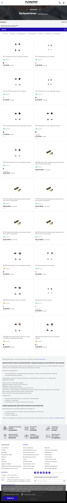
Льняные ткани (27, 461)
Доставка (4, 452)
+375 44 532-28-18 (12, 475)
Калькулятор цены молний (9, 468)
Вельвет (47, 448)
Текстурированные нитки (30, 454)
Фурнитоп (42, 359)
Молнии (47, 464)
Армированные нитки (29, 450)
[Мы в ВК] (47, 473)
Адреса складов (6, 464)
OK (64, 480)
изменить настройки (55, 489)
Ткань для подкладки (51, 450)
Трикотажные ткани (29, 464)
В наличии (5, 33)
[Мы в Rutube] (49, 473)
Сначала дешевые (21, 33)
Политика (12, 491)
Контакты (4, 461)
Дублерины (48, 452)
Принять (10, 498)
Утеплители (48, 457)
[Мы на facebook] (41, 473)
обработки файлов (21, 491)
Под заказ (12, 33)
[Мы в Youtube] (44, 473)
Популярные (48, 33)
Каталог (25, 444)
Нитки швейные (28, 448)
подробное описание (43, 14)
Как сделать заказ (6, 454)
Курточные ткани (28, 468)
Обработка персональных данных (11, 466)
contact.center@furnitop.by (56, 418)
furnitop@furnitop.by (13, 477)
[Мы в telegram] (35, 473)
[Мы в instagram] (38, 473)
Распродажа (57, 33)
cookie (29, 491)
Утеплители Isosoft (50, 459)
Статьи (3, 459)
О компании (5, 448)
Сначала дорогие (32, 33)
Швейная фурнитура (51, 466)
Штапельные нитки (29, 452)
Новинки (41, 33)
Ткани (25, 459)
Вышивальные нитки (29, 457)
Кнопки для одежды (51, 468)
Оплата (3, 450)
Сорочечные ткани (28, 466)
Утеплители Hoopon (51, 461)
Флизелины (48, 454)
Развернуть (64, 22)
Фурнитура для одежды (9, 26)
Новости (3, 457)
